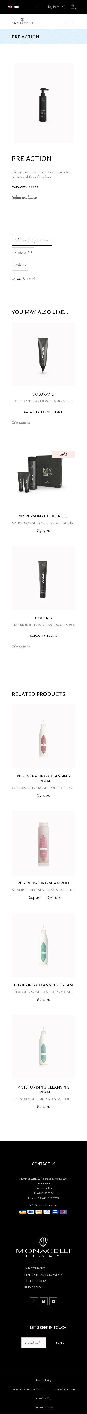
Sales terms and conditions (27, 1389)
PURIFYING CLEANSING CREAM (43, 985)
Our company (34, 1268)
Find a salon (33, 1287)
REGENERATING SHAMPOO (43, 883)
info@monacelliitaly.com (43, 1205)
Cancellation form (64, 1389)
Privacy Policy (43, 1380)
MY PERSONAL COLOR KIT (43, 516)
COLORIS (43, 618)
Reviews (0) (23, 252)
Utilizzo (20, 265)
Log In (52, 6)
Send (60, 1342)
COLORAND (43, 394)
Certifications (35, 1281)
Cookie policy (43, 1398)
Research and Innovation (43, 1274)
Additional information (31, 240)
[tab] (42, 240)
